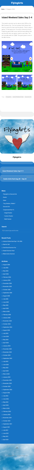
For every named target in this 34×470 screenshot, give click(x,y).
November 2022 (7, 383)
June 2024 (6, 336)
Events (5, 197)
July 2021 (5, 430)
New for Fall (6, 244)
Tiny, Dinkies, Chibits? (9, 203)
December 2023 (7, 349)
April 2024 (6, 342)
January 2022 (6, 414)
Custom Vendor (8, 216)
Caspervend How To (8, 209)
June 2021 (6, 433)
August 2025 (6, 296)
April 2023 (6, 371)
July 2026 (5, 267)
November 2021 (7, 417)
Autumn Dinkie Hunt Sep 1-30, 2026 (12, 241)
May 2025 (5, 305)
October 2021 (6, 421)
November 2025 (7, 286)
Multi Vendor (7, 219)
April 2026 (6, 274)
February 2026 (7, 277)
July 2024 (5, 333)
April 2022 (6, 405)
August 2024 (6, 330)
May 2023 (5, 367)
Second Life (28, 97)
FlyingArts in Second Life (10, 194)
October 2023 (6, 355)
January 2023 (6, 377)
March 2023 (6, 374)
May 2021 (5, 436)
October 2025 (6, 289)
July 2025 (5, 299)
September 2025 (7, 292)
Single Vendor (8, 213)
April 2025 (6, 308)
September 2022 (7, 389)
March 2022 (6, 408)
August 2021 (6, 427)
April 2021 (6, 439)
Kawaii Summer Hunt (8, 250)
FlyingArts (17, 2)
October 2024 (6, 324)
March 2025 (6, 311)
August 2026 (6, 264)
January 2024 (6, 346)
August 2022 (6, 392)
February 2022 (7, 411)
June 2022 (6, 399)
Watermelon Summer (9, 253)
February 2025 (7, 314)
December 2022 (7, 380)
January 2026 (6, 280)
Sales (3, 9)
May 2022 (5, 402)
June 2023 (6, 364)
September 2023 (7, 358)
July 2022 (5, 396)
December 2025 (7, 283)
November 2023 (7, 352)
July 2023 (5, 361)
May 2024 (5, 339)
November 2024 (7, 321)
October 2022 (6, 386)
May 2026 (5, 271)
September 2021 (7, 424)
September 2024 (7, 327)
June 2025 (6, 302)
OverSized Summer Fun (9, 247)
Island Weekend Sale (18, 97)
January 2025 (6, 317)
